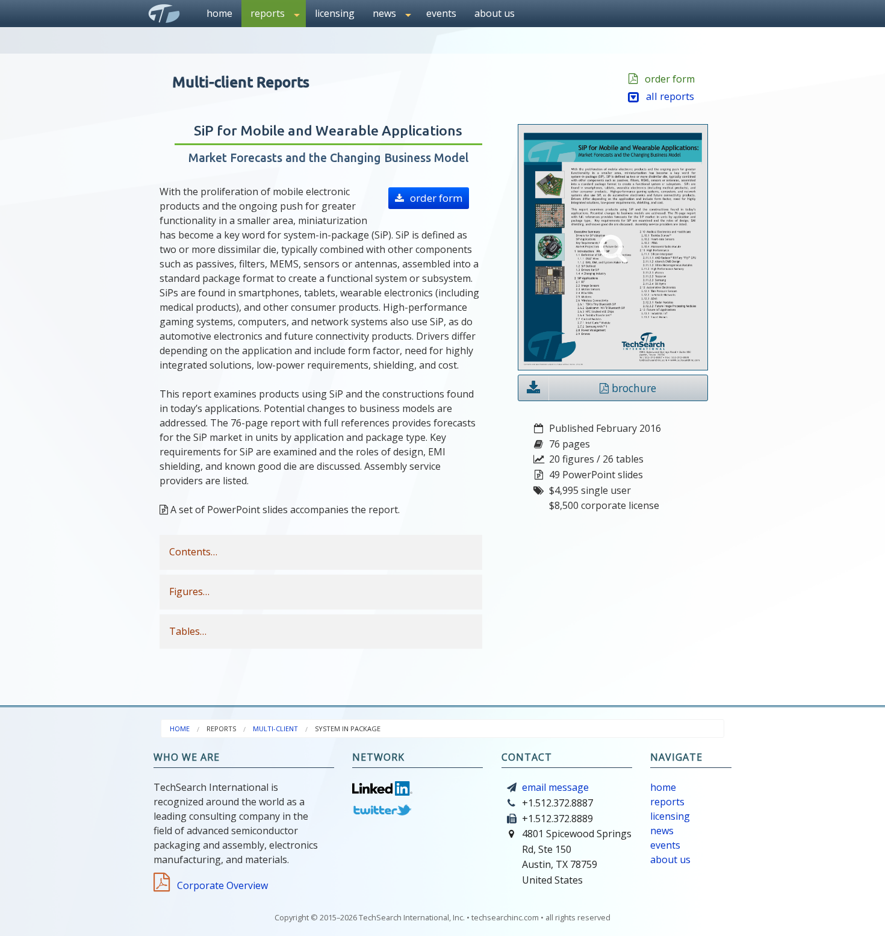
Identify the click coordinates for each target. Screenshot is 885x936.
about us (494, 13)
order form (667, 79)
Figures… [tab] (189, 591)
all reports (666, 95)
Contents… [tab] (193, 551)
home (219, 13)
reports (667, 801)
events (441, 13)
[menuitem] (219, 13)
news (662, 830)
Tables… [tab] (187, 631)
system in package (347, 728)
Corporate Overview (220, 885)
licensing (335, 13)
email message (555, 787)
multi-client (275, 728)
